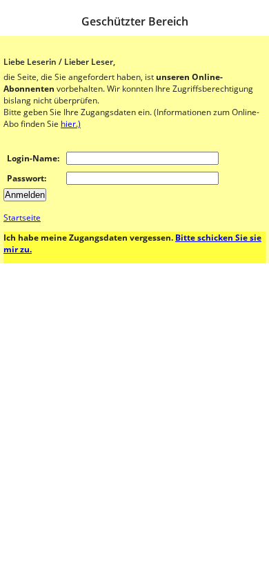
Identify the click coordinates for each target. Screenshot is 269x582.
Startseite (22, 217)
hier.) (71, 124)
